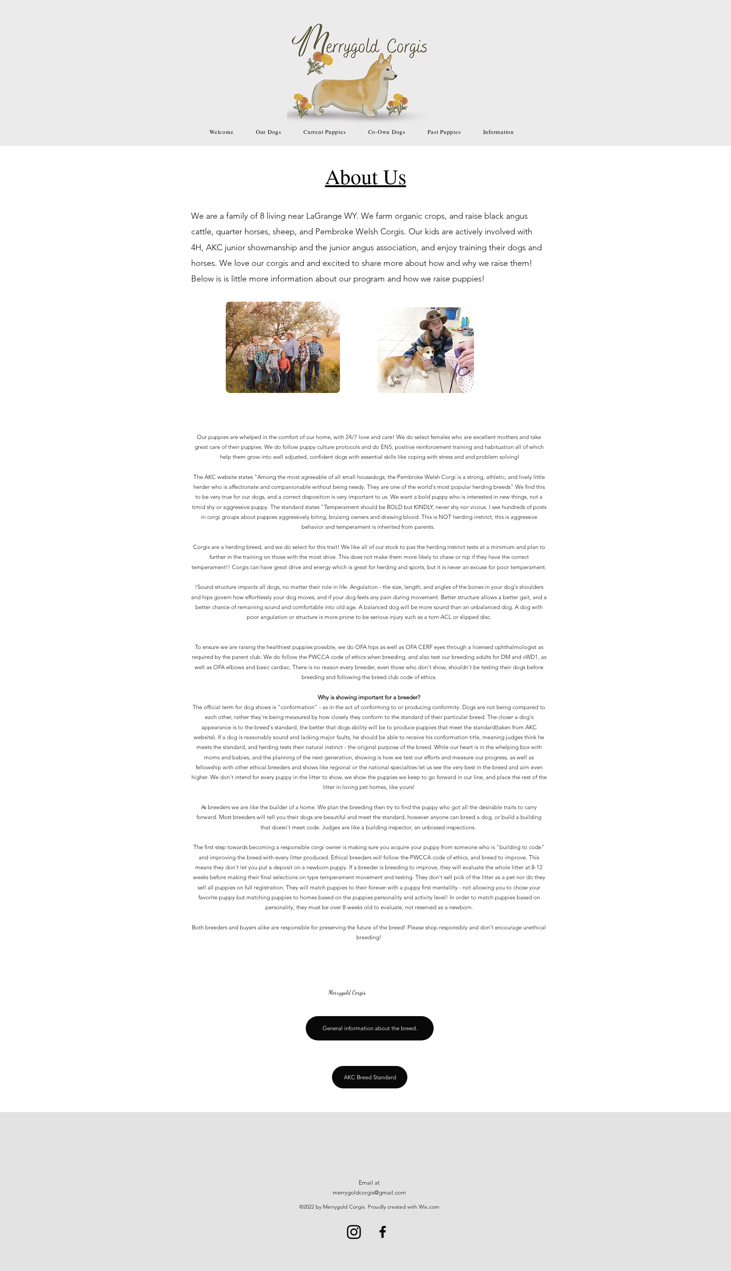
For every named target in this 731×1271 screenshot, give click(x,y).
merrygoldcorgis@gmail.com (369, 1192)
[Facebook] (383, 1232)
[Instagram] (354, 1232)
